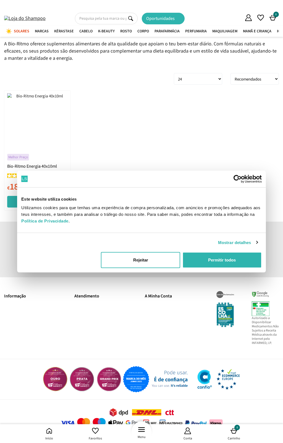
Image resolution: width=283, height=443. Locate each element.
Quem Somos (236, 18)
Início (49, 438)
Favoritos (95, 438)
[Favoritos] (261, 18)
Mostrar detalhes (234, 242)
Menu (142, 437)
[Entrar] (248, 18)
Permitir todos (222, 260)
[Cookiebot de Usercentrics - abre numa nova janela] (237, 179)
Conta (188, 438)
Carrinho (234, 433)
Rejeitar (140, 260)
